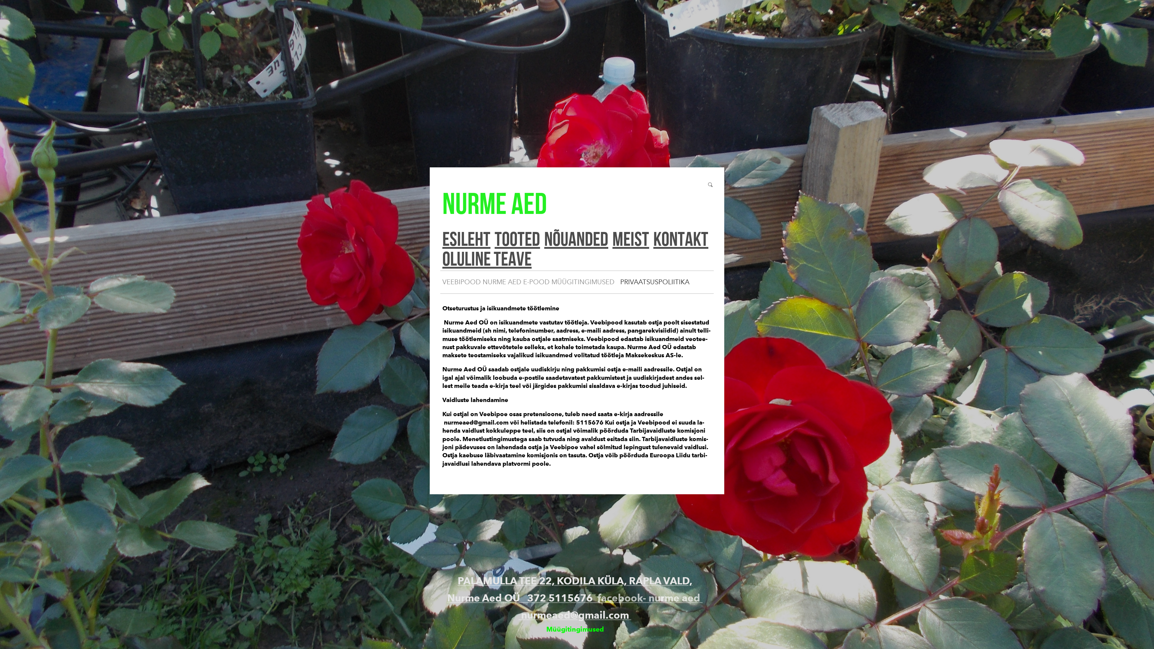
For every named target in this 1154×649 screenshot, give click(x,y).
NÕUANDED (576, 238)
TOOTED (517, 238)
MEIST (630, 238)
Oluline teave (487, 258)
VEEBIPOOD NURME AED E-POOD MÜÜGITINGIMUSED (528, 282)
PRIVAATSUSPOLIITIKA (654, 282)
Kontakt (680, 238)
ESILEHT (466, 238)
